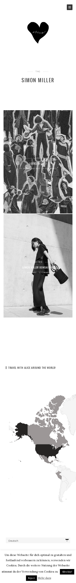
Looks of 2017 (38, 163)
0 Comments (50, 168)
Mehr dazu (44, 578)
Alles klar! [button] (67, 571)
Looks (38, 158)
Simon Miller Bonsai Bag (38, 267)
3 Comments (46, 272)
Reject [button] (31, 578)
